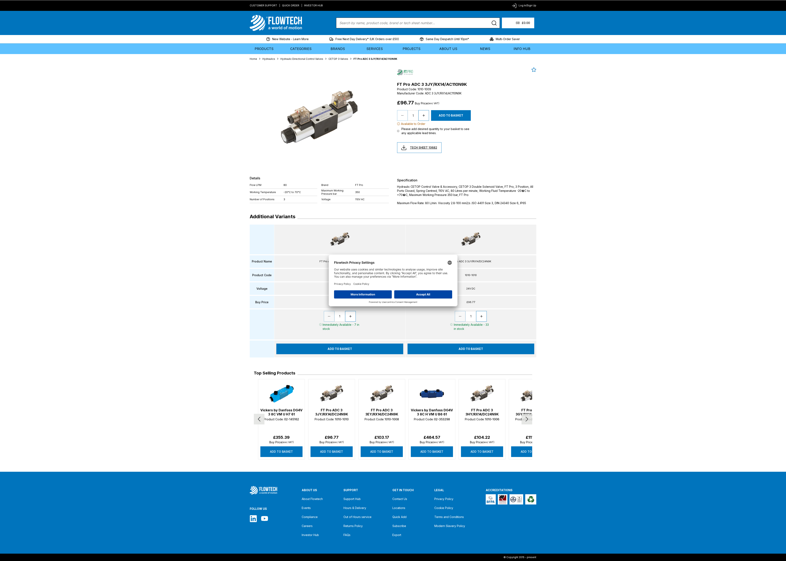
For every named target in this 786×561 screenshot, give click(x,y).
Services (374, 49)
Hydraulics (268, 58)
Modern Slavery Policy (449, 526)
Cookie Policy (443, 508)
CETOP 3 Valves (338, 58)
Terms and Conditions (449, 517)
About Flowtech (312, 499)
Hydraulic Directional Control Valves (301, 58)
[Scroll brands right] (527, 419)
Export (396, 535)
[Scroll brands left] (259, 419)
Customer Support (263, 5)
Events (306, 508)
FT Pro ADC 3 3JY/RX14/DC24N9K (331, 412)
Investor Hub (313, 5)
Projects (411, 49)
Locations (398, 508)
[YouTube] (264, 518)
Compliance (310, 517)
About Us (448, 49)
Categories (301, 49)
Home (253, 58)
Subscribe (399, 526)
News (485, 49)
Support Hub (352, 499)
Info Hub (522, 49)
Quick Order (290, 5)
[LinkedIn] (253, 518)
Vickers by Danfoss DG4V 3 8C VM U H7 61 (281, 412)
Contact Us (399, 499)
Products (264, 49)
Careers (307, 526)
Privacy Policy (443, 499)
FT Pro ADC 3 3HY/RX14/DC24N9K (482, 412)
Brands (338, 49)
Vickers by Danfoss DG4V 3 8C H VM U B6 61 (432, 412)
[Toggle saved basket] (533, 69)
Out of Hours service (357, 517)
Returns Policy (353, 526)
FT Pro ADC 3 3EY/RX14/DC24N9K (381, 412)
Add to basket (281, 451)
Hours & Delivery (354, 508)
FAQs (346, 535)
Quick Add (399, 517)
